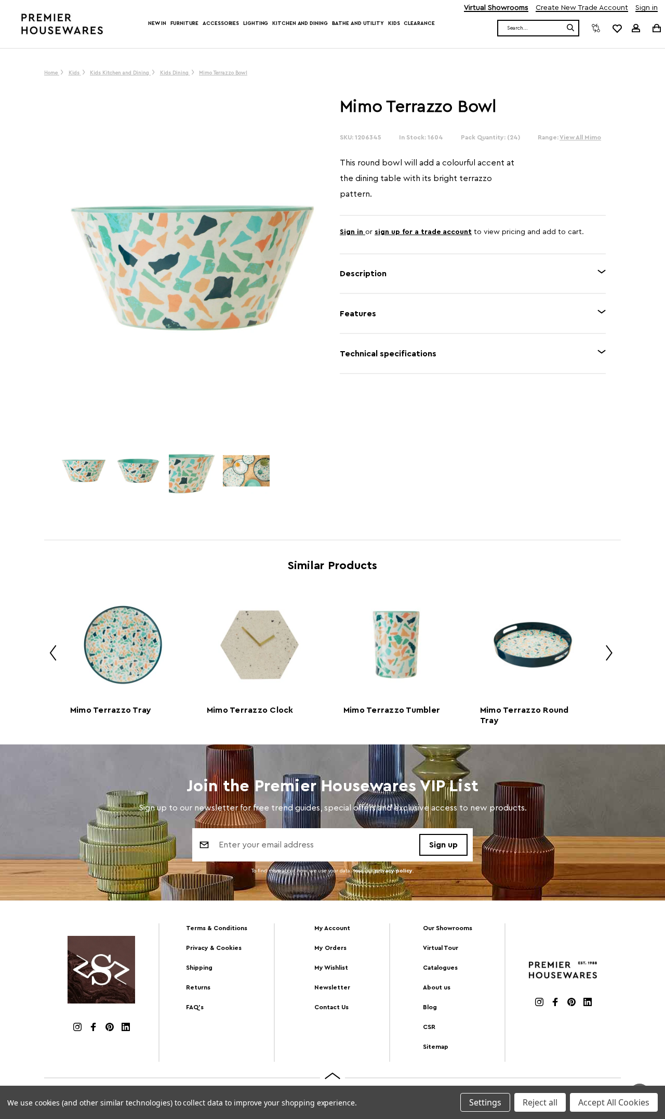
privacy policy (394, 870)
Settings (485, 1102)
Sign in (646, 8)
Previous (49, 655)
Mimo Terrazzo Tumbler (391, 710)
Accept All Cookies (613, 1102)
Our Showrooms (447, 928)
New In (157, 23)
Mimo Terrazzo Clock (250, 710)
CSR (429, 1027)
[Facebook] (93, 1028)
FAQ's (195, 1007)
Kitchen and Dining (299, 23)
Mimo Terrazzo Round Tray (524, 715)
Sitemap (435, 1047)
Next (605, 655)
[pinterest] (109, 1028)
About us (436, 987)
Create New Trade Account (582, 8)
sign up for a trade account (423, 232)
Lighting (255, 23)
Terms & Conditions (216, 928)
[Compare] (596, 28)
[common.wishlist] (617, 28)
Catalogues (440, 967)
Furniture (184, 23)
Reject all (540, 1102)
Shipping (199, 967)
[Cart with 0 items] (656, 27)
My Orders (330, 948)
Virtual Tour (440, 948)
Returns (198, 987)
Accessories (221, 23)
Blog (430, 1007)
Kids (394, 23)
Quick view (122, 645)
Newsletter (332, 987)
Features (358, 314)
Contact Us (331, 1007)
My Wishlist (331, 967)
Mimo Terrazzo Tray (111, 710)
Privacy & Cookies (214, 948)
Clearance (419, 23)
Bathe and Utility (358, 23)
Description (363, 273)
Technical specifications (388, 354)
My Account (332, 928)
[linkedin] (126, 1028)
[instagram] (77, 1028)
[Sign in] (636, 28)
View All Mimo (580, 137)
